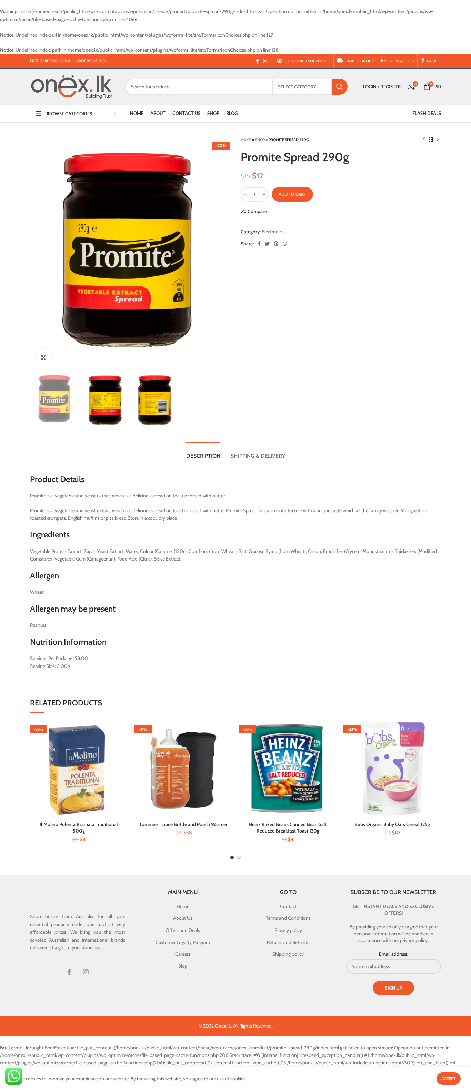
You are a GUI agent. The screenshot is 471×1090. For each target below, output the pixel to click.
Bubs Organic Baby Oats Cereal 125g (392, 824)
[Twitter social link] (267, 243)
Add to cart (292, 194)
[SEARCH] (340, 87)
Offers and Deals (183, 930)
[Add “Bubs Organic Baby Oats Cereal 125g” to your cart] (435, 731)
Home (246, 139)
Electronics (273, 231)
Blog (182, 966)
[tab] (203, 452)
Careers (182, 954)
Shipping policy (288, 954)
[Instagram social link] (265, 61)
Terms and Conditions (288, 918)
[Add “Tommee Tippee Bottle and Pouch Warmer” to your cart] (227, 731)
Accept (448, 1078)
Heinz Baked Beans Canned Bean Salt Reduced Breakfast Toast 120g (288, 827)
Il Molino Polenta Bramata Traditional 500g (79, 827)
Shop (260, 139)
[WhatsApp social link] (285, 243)
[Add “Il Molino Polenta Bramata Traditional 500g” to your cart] (122, 731)
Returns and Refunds (288, 942)
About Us (182, 918)
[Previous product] (423, 139)
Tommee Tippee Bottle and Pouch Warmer (183, 824)
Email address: (393, 954)
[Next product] (437, 139)
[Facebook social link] (257, 61)
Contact (288, 906)
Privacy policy (288, 930)
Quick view (122, 747)
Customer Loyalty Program (183, 942)
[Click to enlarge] (43, 357)
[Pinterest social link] (276, 243)
